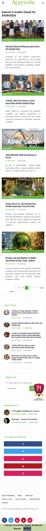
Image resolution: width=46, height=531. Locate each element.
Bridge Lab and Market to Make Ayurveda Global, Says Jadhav (21, 259)
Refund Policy (34, 499)
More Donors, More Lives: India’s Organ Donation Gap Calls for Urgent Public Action (26, 358)
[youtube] (23, 466)
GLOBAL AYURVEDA (8, 197)
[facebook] (23, 444)
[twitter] (23, 451)
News (20, 495)
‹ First (11, 288)
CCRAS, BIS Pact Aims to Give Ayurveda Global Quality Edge (20, 102)
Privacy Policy (21, 499)
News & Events (7, 40)
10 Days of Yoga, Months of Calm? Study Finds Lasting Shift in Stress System (25, 313)
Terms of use (7, 499)
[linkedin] (23, 458)
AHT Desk (11, 52)
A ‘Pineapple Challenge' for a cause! (25, 411)
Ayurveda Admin (20, 414)
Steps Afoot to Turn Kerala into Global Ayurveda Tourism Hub (21, 205)
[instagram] (23, 473)
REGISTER (27, 528)
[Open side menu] (3, 3)
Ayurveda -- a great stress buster (24, 419)
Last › (42, 288)
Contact (5, 503)
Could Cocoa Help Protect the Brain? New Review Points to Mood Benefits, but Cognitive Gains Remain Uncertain (26, 335)
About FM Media (8, 495)
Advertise (29, 495)
